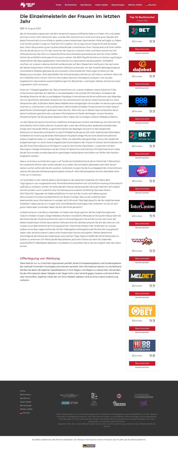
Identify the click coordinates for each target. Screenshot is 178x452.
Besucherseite (142, 49)
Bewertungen (118, 5)
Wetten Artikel (135, 5)
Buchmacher (71, 5)
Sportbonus (85, 5)
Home (58, 5)
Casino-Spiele (101, 5)
